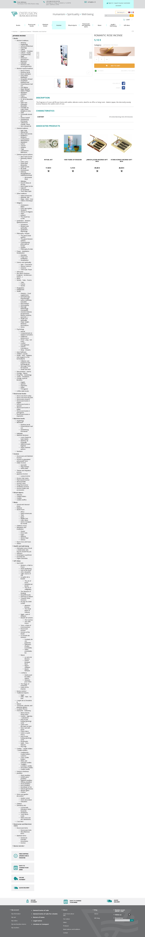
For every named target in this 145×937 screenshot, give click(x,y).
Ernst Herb (24, 533)
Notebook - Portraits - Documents (24, 839)
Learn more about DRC (68, 914)
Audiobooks (20, 289)
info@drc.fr (92, 2)
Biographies (20, 288)
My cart (13, 917)
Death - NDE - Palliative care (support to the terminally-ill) (24, 357)
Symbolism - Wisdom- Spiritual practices (24, 221)
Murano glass (25, 790)
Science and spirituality (24, 262)
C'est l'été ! (20, 821)
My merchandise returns (18, 924)
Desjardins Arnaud (26, 79)
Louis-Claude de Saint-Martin (26, 438)
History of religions (27, 212)
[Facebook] (127, 83)
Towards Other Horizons (25, 599)
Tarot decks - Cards (25, 815)
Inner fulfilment (21, 352)
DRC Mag (97, 918)
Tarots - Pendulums (23, 376)
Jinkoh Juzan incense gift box (97, 160)
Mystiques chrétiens (24, 93)
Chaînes (23, 792)
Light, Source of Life (26, 574)
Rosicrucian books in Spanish (23, 405)
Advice (96, 914)
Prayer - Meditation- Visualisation (23, 252)
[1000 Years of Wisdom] (72, 143)
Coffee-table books (23, 391)
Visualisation (25, 260)
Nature (19, 704)
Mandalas (24, 255)
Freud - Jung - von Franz (26, 340)
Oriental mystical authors (25, 154)
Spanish (23, 384)
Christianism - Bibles (25, 206)
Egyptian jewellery (26, 780)
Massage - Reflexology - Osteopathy (25, 308)
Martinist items (21, 835)
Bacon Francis (25, 70)
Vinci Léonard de (26, 126)
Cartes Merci (25, 731)
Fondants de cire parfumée (29, 641)
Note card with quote (25, 728)
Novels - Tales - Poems (24, 280)
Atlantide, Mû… (25, 197)
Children (19, 804)
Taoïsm (23, 145)
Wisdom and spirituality (25, 227)
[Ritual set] (48, 143)
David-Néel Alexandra (24, 164)
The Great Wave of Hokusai (28, 610)
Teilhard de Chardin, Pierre (25, 123)
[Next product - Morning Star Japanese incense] (133, 31)
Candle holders (21, 496)
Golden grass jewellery (25, 777)
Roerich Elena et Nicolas (26, 183)
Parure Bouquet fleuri (27, 662)
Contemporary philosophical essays (25, 244)
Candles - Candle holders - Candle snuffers (24, 749)
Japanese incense (22, 474)
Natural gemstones (27, 789)
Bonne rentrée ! (22, 691)
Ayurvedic (24, 465)
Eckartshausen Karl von (27, 85)
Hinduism (24, 210)
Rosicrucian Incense (24, 629)
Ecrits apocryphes (26, 208)
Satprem (23, 188)
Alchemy (23, 43)
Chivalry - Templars (27, 51)
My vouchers (15, 927)
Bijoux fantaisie (27, 669)
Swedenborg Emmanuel (25, 120)
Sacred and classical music (23, 505)
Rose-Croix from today (24, 396)
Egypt (22, 56)
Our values (66, 919)
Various (23, 539)
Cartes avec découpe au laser (26, 725)
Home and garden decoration (22, 795)
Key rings (23, 746)
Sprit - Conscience (26, 264)
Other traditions (22, 193)
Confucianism (25, 139)
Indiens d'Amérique (27, 201)
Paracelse (24, 97)
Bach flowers (25, 303)
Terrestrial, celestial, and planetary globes (24, 706)
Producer (66, 926)
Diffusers (19, 553)
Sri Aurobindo (25, 189)
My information (16, 914)
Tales (22, 282)
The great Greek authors (26, 236)
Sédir (22, 112)
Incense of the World (25, 633)
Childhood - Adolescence (25, 337)
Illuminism (20, 422)
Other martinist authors (25, 448)
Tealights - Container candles (26, 765)
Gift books (20, 272)
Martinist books (19, 418)
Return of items (38, 917)
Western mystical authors (25, 68)
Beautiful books (26, 595)
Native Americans (26, 195)
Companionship (26, 54)
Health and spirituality (24, 319)
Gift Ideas (17, 561)
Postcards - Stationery (24, 710)
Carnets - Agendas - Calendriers (26, 717)
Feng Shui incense (22, 485)
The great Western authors (27, 239)
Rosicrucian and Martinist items (23, 825)
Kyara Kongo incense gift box (121, 160)
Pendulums (24, 812)
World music (21, 509)
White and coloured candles (26, 761)
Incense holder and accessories (23, 489)
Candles (19, 498)
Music (18, 278)
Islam (22, 213)
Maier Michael (25, 89)
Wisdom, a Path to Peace (27, 566)
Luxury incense (25, 476)
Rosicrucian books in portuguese (23, 411)
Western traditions (22, 40)
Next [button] (90, 55)
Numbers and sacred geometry (26, 65)
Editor (65, 922)
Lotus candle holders (25, 758)
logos (22, 534)
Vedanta (23, 147)
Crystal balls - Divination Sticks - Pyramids (26, 809)
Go (132, 16)
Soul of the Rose (26, 570)
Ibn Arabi (23, 168)
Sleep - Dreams (25, 350)
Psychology (20, 329)
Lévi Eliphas (24, 87)
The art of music (28, 581)
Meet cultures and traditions (71, 929)
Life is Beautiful (25, 572)
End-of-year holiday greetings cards (26, 721)
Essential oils (21, 556)
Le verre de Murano (28, 658)
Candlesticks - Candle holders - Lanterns (26, 754)
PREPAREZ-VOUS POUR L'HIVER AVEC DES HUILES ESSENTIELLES (24, 549)
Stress (23, 327)
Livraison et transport (41, 924)
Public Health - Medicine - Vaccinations (25, 323)
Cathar (23, 49)
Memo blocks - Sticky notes (25, 713)
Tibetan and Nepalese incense (24, 471)
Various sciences (26, 266)
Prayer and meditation (24, 257)
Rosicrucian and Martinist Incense (25, 457)
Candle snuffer (25, 769)
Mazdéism (24, 142)
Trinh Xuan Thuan (26, 269)
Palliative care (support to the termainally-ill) (25, 362)
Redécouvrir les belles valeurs (28, 676)
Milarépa (23, 181)
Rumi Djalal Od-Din (27, 186)
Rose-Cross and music (24, 542)
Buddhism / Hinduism (24, 136)
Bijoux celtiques (27, 666)
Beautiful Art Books (29, 585)
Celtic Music (24, 520)
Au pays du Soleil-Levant (26, 602)
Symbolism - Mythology (25, 230)
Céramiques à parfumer (24, 555)
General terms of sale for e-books (45, 914)
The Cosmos (29, 620)
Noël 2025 (20, 563)
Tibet (22, 515)
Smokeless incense (23, 486)
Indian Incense (21, 463)
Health (19, 291)
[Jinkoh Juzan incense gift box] (97, 143)
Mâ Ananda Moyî (28, 178)
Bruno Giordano (26, 74)
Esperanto (24, 385)
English (23, 382)
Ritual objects (18, 492)
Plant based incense (23, 480)
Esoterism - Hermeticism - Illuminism (25, 59)
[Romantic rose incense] (64, 55)
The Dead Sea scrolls (25, 217)
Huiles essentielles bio (28, 651)
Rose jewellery (25, 785)
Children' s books (22, 354)
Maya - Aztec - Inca (27, 199)
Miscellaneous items (25, 832)
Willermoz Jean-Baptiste (26, 445)
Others (19, 543)
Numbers (20, 451)
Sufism (23, 144)
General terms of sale (41, 910)
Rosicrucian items (22, 828)
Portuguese (24, 389)
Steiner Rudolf (25, 118)
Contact (65, 933)
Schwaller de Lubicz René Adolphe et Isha (26, 109)
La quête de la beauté (25, 578)
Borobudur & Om (26, 787)
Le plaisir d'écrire (22, 709)
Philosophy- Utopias (23, 233)
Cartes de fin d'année (25, 688)
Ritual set (48, 160)
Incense (16, 454)
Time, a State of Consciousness (26, 626)
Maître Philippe (25, 91)
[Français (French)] (132, 13)
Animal (23, 331)
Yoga (22, 149)
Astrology (24, 48)
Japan (22, 517)
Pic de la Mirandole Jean (27, 100)
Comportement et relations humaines (27, 334)
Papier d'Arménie (22, 558)
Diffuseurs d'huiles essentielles (28, 646)
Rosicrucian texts (26, 830)
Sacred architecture (27, 46)
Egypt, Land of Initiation (25, 615)
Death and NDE (26, 369)
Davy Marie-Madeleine (24, 76)
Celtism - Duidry (26, 53)
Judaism (23, 215)
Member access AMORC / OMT (120, 910)
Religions (19, 203)
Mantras (19, 508)
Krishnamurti (25, 170)
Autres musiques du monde (26, 522)
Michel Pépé (24, 538)
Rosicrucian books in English (23, 401)
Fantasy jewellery (26, 782)
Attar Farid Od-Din (26, 134)
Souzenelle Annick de (26, 115)
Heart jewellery (25, 775)
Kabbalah (24, 63)
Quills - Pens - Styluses (25, 744)
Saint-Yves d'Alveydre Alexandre (24, 104)
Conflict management (25, 344)
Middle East (24, 518)
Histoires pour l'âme (28, 681)
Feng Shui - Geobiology (24, 375)
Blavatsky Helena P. (26, 159)
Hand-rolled (24, 468)
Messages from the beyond (26, 367)
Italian (22, 387)
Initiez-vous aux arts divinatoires (26, 818)
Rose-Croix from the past (25, 397)
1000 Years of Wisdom (73, 160)
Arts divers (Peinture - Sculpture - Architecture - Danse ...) (24, 275)
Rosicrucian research (23, 399)
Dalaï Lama (24, 162)
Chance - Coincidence (24, 347)
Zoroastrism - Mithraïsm (25, 151)
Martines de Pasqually (24, 441)
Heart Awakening (26, 568)
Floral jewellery (25, 784)
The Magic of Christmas (25, 684)
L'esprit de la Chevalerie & (24, 701)
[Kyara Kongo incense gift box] (121, 143)
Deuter (23, 531)
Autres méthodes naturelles (26, 301)
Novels (23, 286)
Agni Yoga (24, 130)
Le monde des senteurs (25, 636)
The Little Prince (28, 622)
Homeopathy (25, 305)
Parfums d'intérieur (23, 771)
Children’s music (22, 526)
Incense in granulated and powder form (23, 460)
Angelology (24, 44)
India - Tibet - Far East (26, 697)
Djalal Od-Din (25, 167)
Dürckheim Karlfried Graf (25, 81)
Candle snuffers (22, 500)
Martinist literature (22, 435)
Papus (23, 96)
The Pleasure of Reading (26, 592)
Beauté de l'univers (27, 618)
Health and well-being (21, 546)
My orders (14, 921)
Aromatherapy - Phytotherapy (26, 297)
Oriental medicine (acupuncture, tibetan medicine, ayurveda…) (26, 314)
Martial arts (24, 132)
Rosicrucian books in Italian (23, 408)
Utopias (23, 247)
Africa (22, 512)
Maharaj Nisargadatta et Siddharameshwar (26, 173)
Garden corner (25, 798)
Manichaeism (25, 140)
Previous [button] (37, 55)
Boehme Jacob (25, 72)
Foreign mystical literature (22, 379)
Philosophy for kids (27, 249)
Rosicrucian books (20, 393)
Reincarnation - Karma (24, 371)
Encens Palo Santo (23, 478)
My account (15, 910)
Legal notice (37, 921)
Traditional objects (23, 693)
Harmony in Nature (27, 596)
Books (16, 38)
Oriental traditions (22, 128)
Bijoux (23, 655)
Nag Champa (25, 466)
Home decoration (26, 800)
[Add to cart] (48, 171)
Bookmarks (24, 741)
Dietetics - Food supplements (26, 294)
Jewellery (19, 773)
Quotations (24, 224)
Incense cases (21, 483)
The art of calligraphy (28, 588)
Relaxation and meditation (21, 528)
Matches (19, 495)
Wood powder (21, 481)
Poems (23, 284)
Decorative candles (27, 767)
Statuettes (24, 801)
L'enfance (24, 673)
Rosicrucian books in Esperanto (23, 415)
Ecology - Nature (22, 373)
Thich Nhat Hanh (26, 191)
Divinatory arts (21, 805)
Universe (23, 268)
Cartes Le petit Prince (25, 733)
